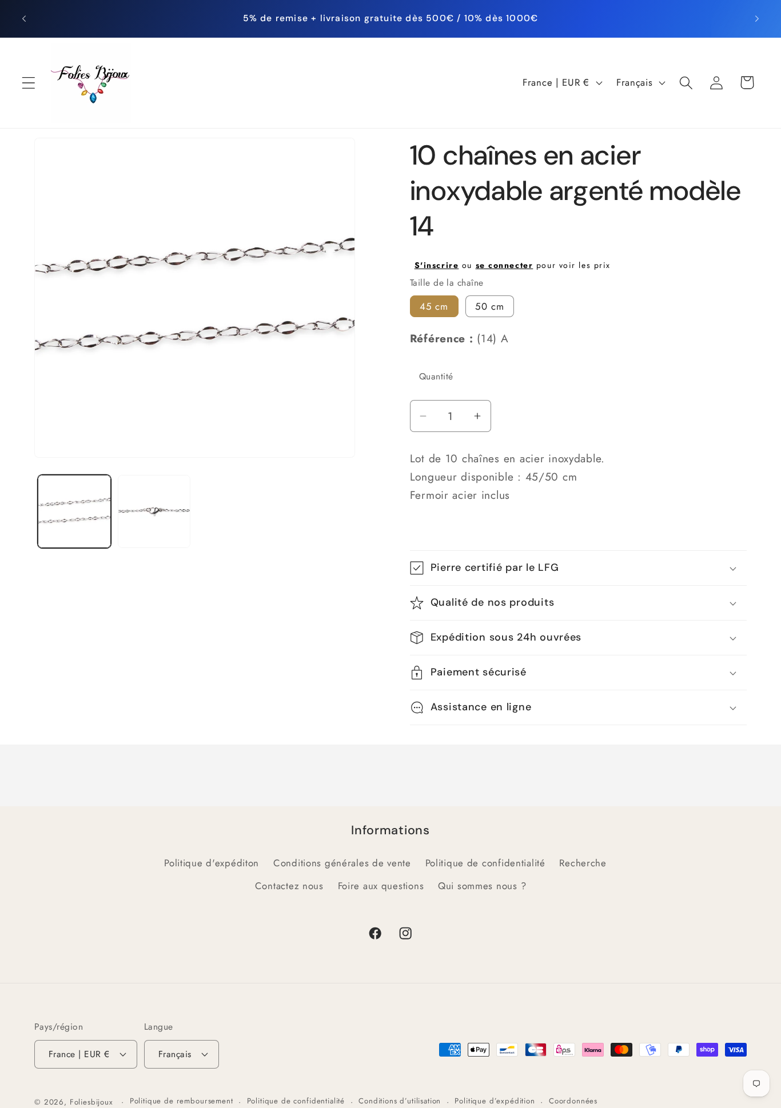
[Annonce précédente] (24, 18)
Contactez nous (289, 886)
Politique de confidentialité (485, 863)
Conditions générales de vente (342, 863)
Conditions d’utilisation (399, 1100)
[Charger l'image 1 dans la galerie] (74, 511)
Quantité (436, 376)
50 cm (489, 306)
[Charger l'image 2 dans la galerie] (154, 511)
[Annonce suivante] (757, 18)
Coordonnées (573, 1100)
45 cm (434, 306)
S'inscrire (437, 265)
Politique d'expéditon (211, 863)
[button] (29, 82)
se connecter (504, 265)
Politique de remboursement (181, 1100)
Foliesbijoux (91, 1102)
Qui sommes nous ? (482, 886)
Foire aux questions (381, 886)
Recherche (582, 863)
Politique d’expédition (495, 1100)
